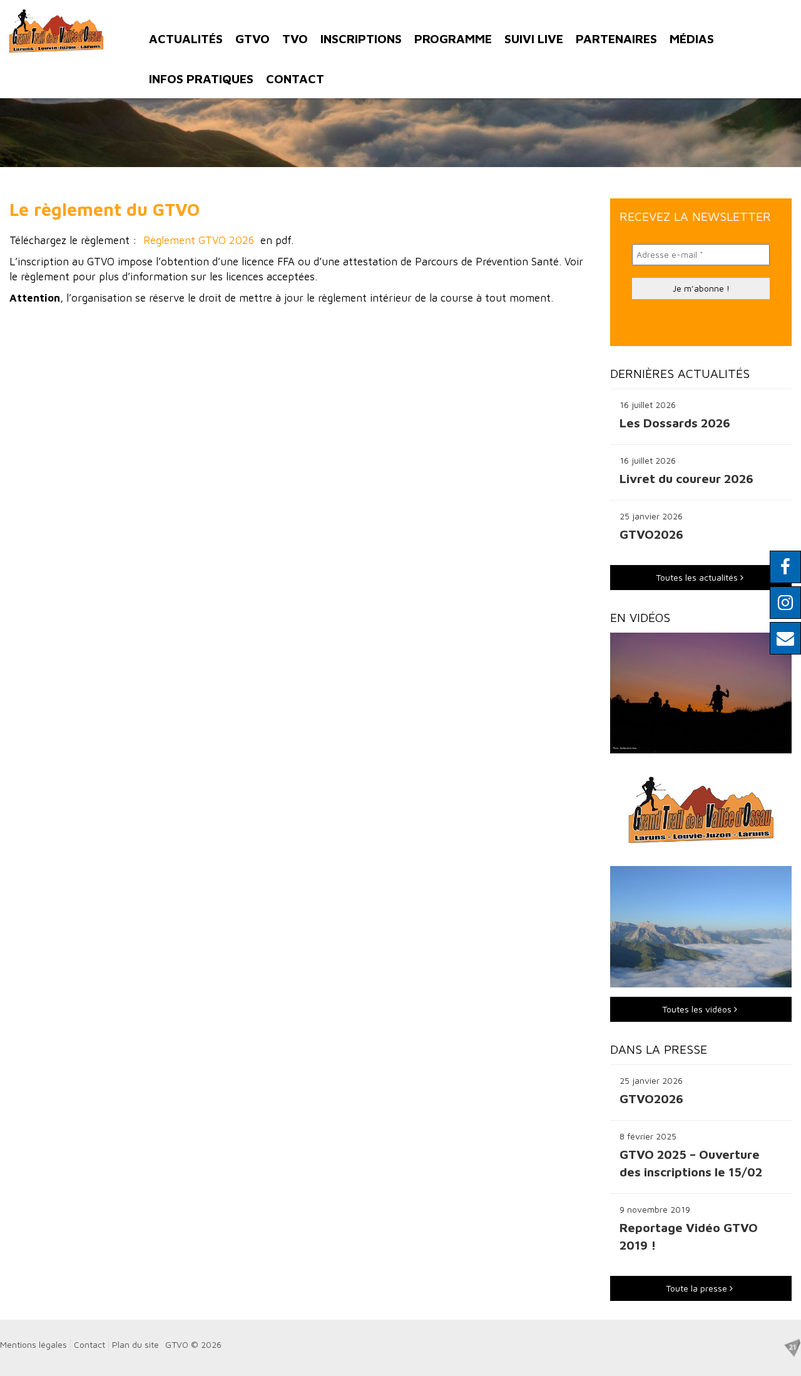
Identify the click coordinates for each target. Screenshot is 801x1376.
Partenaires (616, 38)
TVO (295, 38)
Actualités (186, 38)
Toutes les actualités (698, 577)
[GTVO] (56, 31)
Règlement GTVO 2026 (198, 240)
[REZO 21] (792, 1346)
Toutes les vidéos (698, 1009)
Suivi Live (533, 38)
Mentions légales (33, 1344)
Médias (692, 38)
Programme (453, 38)
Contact (295, 78)
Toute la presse (698, 1288)
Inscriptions (361, 38)
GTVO (252, 38)
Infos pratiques (201, 78)
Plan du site (135, 1344)
